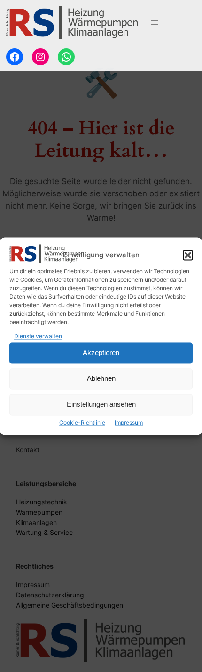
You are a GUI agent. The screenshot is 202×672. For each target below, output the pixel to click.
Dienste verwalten (38, 336)
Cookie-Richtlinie (82, 422)
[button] (188, 255)
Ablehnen (101, 379)
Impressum (129, 422)
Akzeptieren (101, 353)
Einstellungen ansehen (101, 405)
